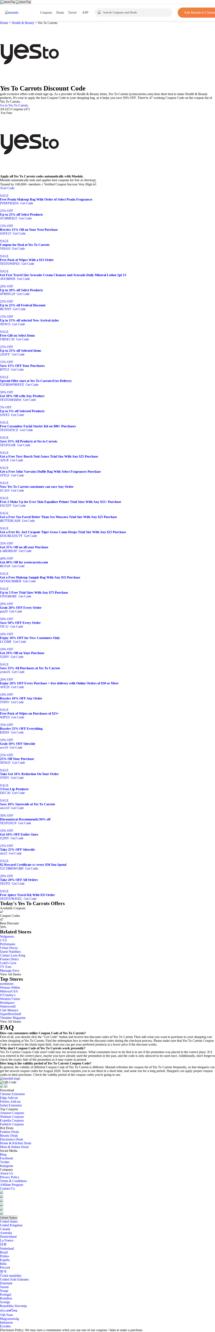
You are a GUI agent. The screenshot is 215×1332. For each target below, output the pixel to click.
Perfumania (7, 944)
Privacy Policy (9, 1177)
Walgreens (7, 936)
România (6, 1298)
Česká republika (10, 1275)
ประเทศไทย (8, 1310)
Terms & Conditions (13, 1181)
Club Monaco (9, 1010)
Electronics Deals (11, 1139)
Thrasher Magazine (13, 1018)
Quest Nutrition (10, 951)
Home (4, 23)
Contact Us (7, 1188)
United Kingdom (11, 1225)
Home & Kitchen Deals (15, 1143)
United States (8, 1217)
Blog (3, 1154)
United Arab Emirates (14, 1279)
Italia (3, 1263)
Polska (4, 1256)
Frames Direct (9, 959)
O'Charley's (8, 995)
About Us (6, 1173)
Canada (5, 1229)
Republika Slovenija (13, 1306)
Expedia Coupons (12, 1120)
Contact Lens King (12, 955)
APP (85, 12)
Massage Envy (10, 970)
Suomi (4, 1287)
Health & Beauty (23, 23)
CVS (3, 940)
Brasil (4, 1252)
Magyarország (9, 1318)
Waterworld (8, 1006)
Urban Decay (9, 948)
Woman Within (10, 987)
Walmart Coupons (12, 1116)
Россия (5, 1267)
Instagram (6, 1166)
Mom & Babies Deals (14, 1147)
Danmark (6, 1283)
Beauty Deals (9, 1135)
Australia (6, 1233)
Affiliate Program (11, 1184)
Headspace (7, 1002)
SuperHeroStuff (10, 1014)
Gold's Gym (8, 963)
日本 (3, 1244)
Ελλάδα (5, 1326)
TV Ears (5, 966)
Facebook (6, 1158)
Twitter (4, 1162)
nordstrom (6, 984)
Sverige (5, 1302)
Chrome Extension (12, 1094)
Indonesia (6, 1322)
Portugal (5, 1294)
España (5, 1260)
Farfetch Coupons (12, 1124)
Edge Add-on (9, 1098)
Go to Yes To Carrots (14, 105)
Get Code (7, 188)
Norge (4, 1291)
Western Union (10, 999)
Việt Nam (6, 1315)
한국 (3, 1271)
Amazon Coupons (12, 1113)
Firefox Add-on (10, 1101)
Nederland (7, 1248)
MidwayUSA (9, 991)
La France (6, 1240)
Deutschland (8, 1236)
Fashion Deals (9, 1132)
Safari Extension (11, 1105)
